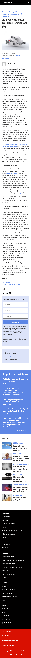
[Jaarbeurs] (15, 654)
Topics (4, 537)
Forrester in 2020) (12, 173)
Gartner (22, 194)
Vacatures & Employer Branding (12, 567)
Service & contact (7, 593)
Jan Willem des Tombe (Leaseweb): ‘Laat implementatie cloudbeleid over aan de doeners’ (13, 391)
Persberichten (6, 570)
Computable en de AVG (9, 590)
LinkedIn (7, 616)
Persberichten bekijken (9, 574)
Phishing (4, 541)
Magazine (5, 527)
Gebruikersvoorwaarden (10, 640)
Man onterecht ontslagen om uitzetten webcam (19, 479)
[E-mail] (4, 293)
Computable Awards (8, 523)
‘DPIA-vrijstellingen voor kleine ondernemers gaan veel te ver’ (13, 402)
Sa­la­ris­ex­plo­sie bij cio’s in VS (19, 499)
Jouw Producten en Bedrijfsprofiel (13, 560)
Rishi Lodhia (12, 64)
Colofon (4, 586)
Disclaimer (5, 635)
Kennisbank (5, 520)
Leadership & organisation (10, 14)
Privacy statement (8, 645)
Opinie (18, 55)
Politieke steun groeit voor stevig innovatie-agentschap (13, 381)
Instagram (7, 623)
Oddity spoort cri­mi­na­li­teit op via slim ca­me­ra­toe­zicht (21, 458)
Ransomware (6, 544)
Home (4, 12)
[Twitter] (10, 293)
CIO (20, 284)
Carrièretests (6, 516)
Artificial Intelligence (21, 464)
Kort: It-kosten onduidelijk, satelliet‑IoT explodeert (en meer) (14, 411)
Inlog (3, 600)
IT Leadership (6, 58)
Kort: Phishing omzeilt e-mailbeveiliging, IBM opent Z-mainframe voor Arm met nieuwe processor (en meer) (14, 422)
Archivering (6, 282)
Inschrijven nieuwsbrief (9, 597)
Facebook (7, 609)
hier (17, 339)
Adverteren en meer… (8, 556)
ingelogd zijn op (15, 357)
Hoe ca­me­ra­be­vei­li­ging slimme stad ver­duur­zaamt (21, 469)
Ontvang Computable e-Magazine (12, 530)
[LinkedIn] (7, 293)
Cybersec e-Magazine (9, 534)
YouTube (7, 619)
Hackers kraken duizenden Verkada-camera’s (20, 448)
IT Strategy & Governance (15, 12)
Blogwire (4, 577)
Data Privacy (17, 453)
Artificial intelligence (10, 284)
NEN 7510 (5, 548)
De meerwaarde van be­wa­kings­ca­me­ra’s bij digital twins (20, 489)
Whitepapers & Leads (8, 563)
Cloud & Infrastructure (18, 443)
